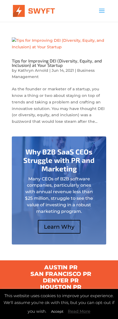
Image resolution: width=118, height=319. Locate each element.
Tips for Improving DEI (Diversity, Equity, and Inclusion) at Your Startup (57, 63)
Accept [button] (57, 311)
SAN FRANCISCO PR (60, 273)
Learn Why (59, 226)
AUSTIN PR (61, 267)
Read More (79, 311)
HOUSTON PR (61, 287)
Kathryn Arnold (33, 70)
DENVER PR (61, 280)
